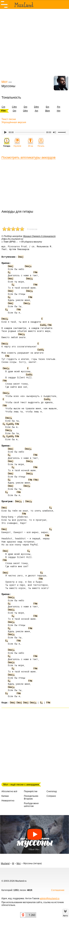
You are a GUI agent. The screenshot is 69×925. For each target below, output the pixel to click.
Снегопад (52, 791)
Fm (58, 107)
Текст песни (8, 119)
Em (47, 107)
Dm (25, 107)
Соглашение (57, 890)
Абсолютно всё (9, 791)
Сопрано (51, 796)
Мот (4, 82)
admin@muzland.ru (49, 898)
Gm (14, 110)
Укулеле (17, 146)
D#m (36, 107)
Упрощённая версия (13, 122)
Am (36, 110)
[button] (34, 834)
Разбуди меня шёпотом (31, 804)
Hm (58, 110)
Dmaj (20, 256)
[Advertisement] (34, 44)
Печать (41, 146)
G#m (25, 110)
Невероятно (7, 800)
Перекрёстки (30, 791)
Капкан (5, 796)
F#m (35, 272)
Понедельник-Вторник (31, 797)
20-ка (30, 146)
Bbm (47, 110)
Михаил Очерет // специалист (39, 236)
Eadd (43, 324)
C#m (14, 107)
